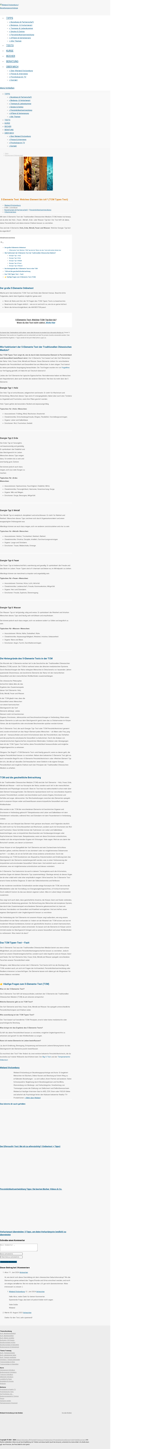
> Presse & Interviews (17, 140)
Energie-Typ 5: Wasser (16, 266)
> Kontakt (13, 146)
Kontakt (33, 1440)
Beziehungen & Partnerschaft (14, 155)
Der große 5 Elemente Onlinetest (15, 247)
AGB (72, 1440)
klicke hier (50, 323)
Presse (2, 1398)
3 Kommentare (10, 212)
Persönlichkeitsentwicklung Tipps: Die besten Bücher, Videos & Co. (31, 1189)
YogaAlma (65, 368)
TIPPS (7, 94)
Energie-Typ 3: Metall (15, 260)
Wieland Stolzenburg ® (23, 1440)
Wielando (3, 1383)
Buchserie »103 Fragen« (7, 1340)
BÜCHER (7, 126)
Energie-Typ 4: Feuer (15, 263)
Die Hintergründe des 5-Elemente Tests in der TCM (21, 268)
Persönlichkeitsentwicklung (40, 210)
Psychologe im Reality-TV (8, 1389)
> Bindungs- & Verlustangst (19, 100)
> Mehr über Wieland (32, 1098)
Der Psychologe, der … (6, 1394)
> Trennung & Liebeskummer (20, 104)
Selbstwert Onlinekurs (6, 1377)
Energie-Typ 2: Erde (15, 258)
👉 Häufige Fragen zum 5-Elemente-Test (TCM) (20, 277)
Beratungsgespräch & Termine (9, 1396)
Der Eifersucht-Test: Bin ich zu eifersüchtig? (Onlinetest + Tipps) (30, 1146)
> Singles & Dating (16, 107)
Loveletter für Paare (6, 1379)
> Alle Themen (14, 117)
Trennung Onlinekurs (6, 1374)
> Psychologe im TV (17, 143)
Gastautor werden (5, 1401)
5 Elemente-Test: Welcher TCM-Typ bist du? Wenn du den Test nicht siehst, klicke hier (35, 250)
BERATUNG (9, 130)
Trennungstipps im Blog (7, 1362)
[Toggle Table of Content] (1, 243)
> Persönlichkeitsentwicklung (20, 110)
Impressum (40, 1440)
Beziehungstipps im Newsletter (9, 1345)
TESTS (7, 120)
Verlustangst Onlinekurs (7, 1370)
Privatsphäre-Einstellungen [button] (62, 1440)
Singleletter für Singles (7, 1381)
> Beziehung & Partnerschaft (20, 97)
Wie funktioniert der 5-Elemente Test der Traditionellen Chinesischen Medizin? (30, 253)
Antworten (24, 1272)
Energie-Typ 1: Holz (15, 255)
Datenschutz (49, 1440)
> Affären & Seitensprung (19, 113)
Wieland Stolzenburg (12, 205)
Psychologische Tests (7, 1392)
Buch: (8, 1333)
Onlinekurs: (10, 1359)
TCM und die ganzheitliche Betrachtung (17, 271)
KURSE (7, 123)
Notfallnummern (80, 1440)
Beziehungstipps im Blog (7, 1342)
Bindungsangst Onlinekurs (8, 1372)
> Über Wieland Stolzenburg (20, 136)
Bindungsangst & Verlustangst (9, 1347)
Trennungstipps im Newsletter (9, 1364)
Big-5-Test (46, 1057)
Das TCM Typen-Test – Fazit (14, 274)
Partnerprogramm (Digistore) (9, 1403)
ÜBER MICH (9, 133)
